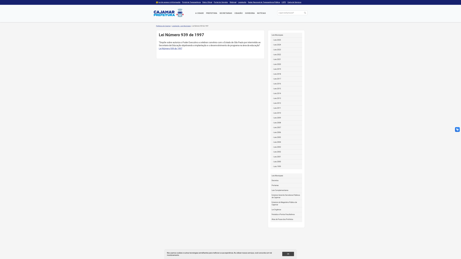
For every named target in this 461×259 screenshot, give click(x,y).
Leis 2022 (277, 55)
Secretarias (226, 13)
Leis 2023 (277, 50)
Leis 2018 (277, 74)
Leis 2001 (277, 157)
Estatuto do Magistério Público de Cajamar (284, 203)
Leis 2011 (277, 108)
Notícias (261, 13)
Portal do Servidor (221, 2)
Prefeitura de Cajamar (169, 13)
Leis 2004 (277, 142)
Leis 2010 (277, 113)
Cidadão (238, 13)
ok (288, 254)
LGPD (284, 2)
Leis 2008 (277, 123)
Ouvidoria (250, 13)
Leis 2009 (277, 118)
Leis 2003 (277, 147)
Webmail (233, 2)
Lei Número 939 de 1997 (170, 48)
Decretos (275, 180)
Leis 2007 (277, 127)
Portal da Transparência (191, 2)
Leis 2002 (277, 152)
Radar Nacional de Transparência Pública (264, 2)
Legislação (242, 2)
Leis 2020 (277, 64)
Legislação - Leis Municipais (181, 26)
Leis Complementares (280, 190)
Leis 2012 (277, 103)
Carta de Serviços (294, 2)
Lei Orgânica (276, 210)
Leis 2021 (277, 59)
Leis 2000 (277, 162)
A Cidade (199, 13)
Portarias (275, 185)
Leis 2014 (277, 93)
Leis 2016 (277, 84)
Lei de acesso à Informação (169, 2)
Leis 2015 (277, 89)
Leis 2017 (277, 79)
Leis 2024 (277, 45)
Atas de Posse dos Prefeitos (282, 219)
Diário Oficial (207, 2)
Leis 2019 (277, 69)
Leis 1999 (277, 166)
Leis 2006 (277, 132)
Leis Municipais (277, 35)
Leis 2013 (277, 98)
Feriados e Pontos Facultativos (283, 214)
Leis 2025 (277, 40)
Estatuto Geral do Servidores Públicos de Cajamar (286, 196)
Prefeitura (211, 13)
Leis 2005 (277, 137)
